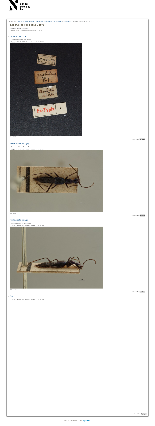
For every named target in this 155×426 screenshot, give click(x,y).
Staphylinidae (57, 21)
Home (20, 21)
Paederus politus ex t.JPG (19, 36)
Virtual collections (28, 21)
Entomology (39, 21)
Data (11, 296)
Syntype (142, 139)
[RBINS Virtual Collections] (20, 5)
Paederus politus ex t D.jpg (19, 144)
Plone (86, 421)
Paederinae (67, 21)
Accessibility (73, 421)
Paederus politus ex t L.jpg (19, 220)
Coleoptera (48, 21)
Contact (80, 421)
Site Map (66, 421)
